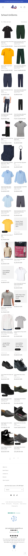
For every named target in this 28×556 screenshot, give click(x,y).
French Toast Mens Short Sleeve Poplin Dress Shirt (6, 187)
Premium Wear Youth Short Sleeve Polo (6, 66)
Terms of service (23, 503)
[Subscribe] (21, 490)
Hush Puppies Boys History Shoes (19, 375)
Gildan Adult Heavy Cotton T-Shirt (7, 235)
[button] (3, 7)
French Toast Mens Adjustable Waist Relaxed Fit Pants (20, 90)
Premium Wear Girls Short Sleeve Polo (19, 139)
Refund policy (9, 503)
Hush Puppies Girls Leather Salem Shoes (6, 423)
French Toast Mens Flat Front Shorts (7, 90)
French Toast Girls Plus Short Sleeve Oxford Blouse (20, 284)
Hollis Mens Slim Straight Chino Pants (20, 296)
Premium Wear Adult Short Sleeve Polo (6, 308)
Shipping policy (15, 505)
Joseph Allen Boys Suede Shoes (6, 344)
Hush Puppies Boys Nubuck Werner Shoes (19, 448)
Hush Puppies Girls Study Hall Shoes (7, 375)
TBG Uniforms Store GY (13, 501)
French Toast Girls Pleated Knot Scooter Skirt (19, 224)
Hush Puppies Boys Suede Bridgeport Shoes (6, 399)
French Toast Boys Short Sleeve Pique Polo (7, 42)
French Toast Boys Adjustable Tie (20, 163)
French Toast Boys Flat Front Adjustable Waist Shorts (20, 42)
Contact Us (5, 473)
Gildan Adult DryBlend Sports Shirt (7, 260)
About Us (5, 467)
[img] (14, 530)
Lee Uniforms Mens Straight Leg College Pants (6, 115)
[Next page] (18, 458)
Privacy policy (16, 503)
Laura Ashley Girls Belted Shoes (6, 272)
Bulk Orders (5, 470)
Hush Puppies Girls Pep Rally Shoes (20, 423)
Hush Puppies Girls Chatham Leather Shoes (20, 399)
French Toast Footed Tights (19, 259)
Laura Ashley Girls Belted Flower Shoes (19, 344)
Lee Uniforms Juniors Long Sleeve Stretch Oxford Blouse (7, 332)
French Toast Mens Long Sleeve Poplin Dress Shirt (20, 187)
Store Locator (6, 480)
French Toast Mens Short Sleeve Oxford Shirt (6, 211)
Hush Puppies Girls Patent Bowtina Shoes (6, 448)
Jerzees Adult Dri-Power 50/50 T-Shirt (20, 332)
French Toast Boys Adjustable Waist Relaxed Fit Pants (20, 66)
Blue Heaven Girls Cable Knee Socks (7, 139)
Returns (4, 477)
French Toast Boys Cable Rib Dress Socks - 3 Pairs (7, 163)
